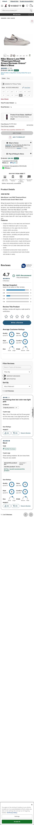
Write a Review (17, 323)
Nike (8, 18)
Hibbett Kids (14, 1)
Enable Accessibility (26, 1)
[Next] (32, 14)
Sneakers (3, 18)
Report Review (26, 433)
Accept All (17, 821)
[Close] (32, 805)
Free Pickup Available (7, 126)
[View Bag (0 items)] (31, 5)
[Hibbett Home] (16, 6)
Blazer (13, 18)
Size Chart (27, 87)
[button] (32, 412)
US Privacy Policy (12, 812)
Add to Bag (17, 133)
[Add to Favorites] (32, 21)
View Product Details (7, 103)
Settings (17, 816)
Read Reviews (5, 107)
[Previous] (29, 14)
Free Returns (5, 124)
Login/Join (8, 145)
